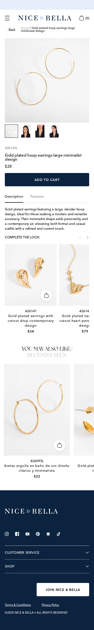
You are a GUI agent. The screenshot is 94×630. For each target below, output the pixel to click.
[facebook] (17, 534)
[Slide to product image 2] (25, 131)
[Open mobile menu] (7, 18)
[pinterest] (38, 534)
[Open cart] (81, 18)
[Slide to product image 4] (54, 131)
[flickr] (48, 534)
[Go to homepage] (44, 18)
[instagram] (7, 534)
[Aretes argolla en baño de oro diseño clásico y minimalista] (37, 410)
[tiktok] (58, 534)
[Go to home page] (47, 511)
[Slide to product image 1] (11, 131)
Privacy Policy (50, 604)
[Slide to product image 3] (40, 131)
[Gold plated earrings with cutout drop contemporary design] (31, 275)
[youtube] (27, 534)
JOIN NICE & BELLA (63, 590)
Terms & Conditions (18, 604)
